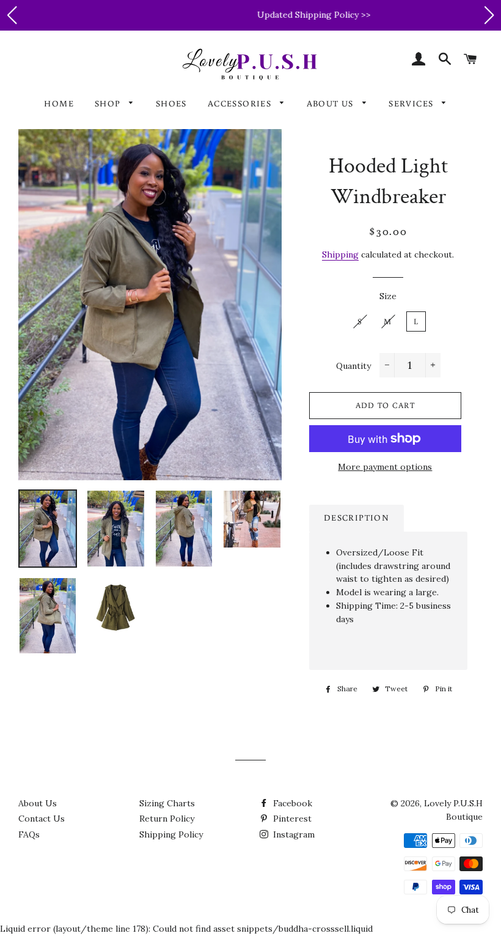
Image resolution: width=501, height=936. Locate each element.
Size (388, 296)
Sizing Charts (167, 803)
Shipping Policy (171, 834)
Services (412, 103)
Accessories (241, 103)
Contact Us (41, 818)
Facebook (291, 803)
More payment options (385, 466)
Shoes (171, 103)
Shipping (340, 254)
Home (59, 103)
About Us (332, 103)
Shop (109, 103)
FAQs (29, 834)
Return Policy (166, 818)
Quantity (353, 365)
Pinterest (291, 818)
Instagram (293, 834)
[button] (11, 15)
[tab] (356, 518)
